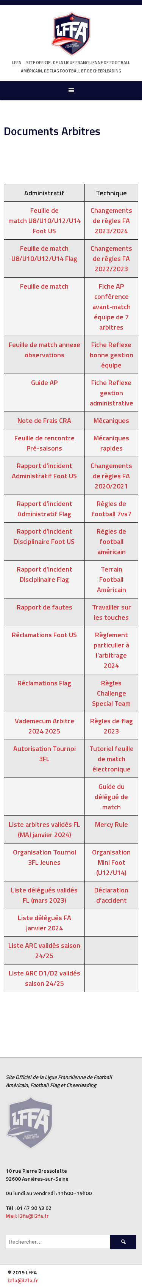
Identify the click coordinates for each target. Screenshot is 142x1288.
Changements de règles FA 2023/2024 (111, 220)
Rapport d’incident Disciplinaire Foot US (44, 536)
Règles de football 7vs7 (111, 508)
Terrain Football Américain (111, 579)
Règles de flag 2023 (111, 726)
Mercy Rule (111, 824)
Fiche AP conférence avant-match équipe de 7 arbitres (111, 306)
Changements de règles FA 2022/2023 (111, 258)
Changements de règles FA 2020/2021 (111, 475)
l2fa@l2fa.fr (23, 1280)
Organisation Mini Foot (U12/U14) (111, 862)
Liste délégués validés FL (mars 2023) (44, 895)
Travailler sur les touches (111, 612)
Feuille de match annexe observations (44, 349)
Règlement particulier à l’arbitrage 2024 (111, 650)
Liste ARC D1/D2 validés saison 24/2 (44, 978)
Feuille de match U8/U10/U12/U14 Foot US (44, 220)
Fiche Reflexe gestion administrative (111, 392)
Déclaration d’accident (111, 895)
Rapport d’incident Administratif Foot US (44, 470)
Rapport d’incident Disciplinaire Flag (44, 574)
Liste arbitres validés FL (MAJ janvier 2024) (44, 829)
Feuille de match (44, 286)
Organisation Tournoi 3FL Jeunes (44, 857)
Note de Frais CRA (44, 420)
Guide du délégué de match (111, 796)
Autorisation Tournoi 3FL (44, 753)
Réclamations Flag (44, 683)
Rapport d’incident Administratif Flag (44, 508)
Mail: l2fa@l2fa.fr (28, 1216)
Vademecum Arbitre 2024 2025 (44, 726)
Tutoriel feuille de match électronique (111, 758)
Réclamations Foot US (44, 635)
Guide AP (44, 382)
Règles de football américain (111, 541)
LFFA (16, 63)
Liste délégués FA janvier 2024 (44, 923)
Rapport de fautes (44, 607)
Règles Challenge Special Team (111, 693)
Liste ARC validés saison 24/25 (44, 950)
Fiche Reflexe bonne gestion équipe (111, 354)
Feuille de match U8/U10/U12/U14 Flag (44, 253)
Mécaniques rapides (111, 443)
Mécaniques (111, 420)
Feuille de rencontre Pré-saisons (44, 443)
